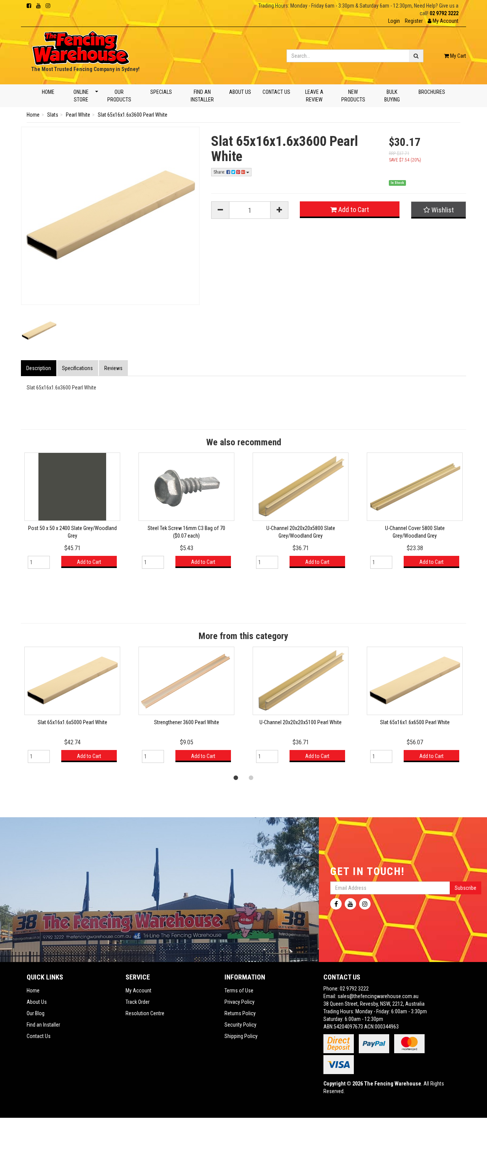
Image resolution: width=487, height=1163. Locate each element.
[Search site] (416, 55)
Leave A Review (314, 96)
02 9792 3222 (444, 13)
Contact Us (276, 92)
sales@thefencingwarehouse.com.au (378, 996)
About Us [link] (37, 1002)
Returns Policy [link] (240, 1013)
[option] (72, 514)
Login (394, 21)
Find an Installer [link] (43, 1025)
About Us (240, 92)
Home (48, 92)
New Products (353, 96)
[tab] (39, 368)
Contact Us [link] (39, 1036)
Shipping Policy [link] (241, 1036)
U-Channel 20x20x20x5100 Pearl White (300, 722)
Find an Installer (202, 96)
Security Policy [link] (240, 1025)
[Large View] (39, 331)
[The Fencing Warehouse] (81, 46)
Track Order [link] (138, 1002)
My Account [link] (138, 990)
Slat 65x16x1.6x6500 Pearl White (415, 722)
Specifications (77, 368)
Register (414, 21)
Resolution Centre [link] (145, 1013)
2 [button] (251, 777)
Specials (161, 92)
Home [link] (33, 990)
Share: (219, 172)
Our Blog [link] (36, 1013)
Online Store (80, 96)
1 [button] (236, 777)
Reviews (113, 368)
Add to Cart (353, 210)
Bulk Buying (392, 96)
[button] (443, 21)
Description (38, 368)
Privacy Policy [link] (239, 1002)
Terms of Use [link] (238, 990)
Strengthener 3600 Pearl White (186, 722)
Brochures (432, 92)
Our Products (119, 96)
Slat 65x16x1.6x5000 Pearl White (72, 722)
